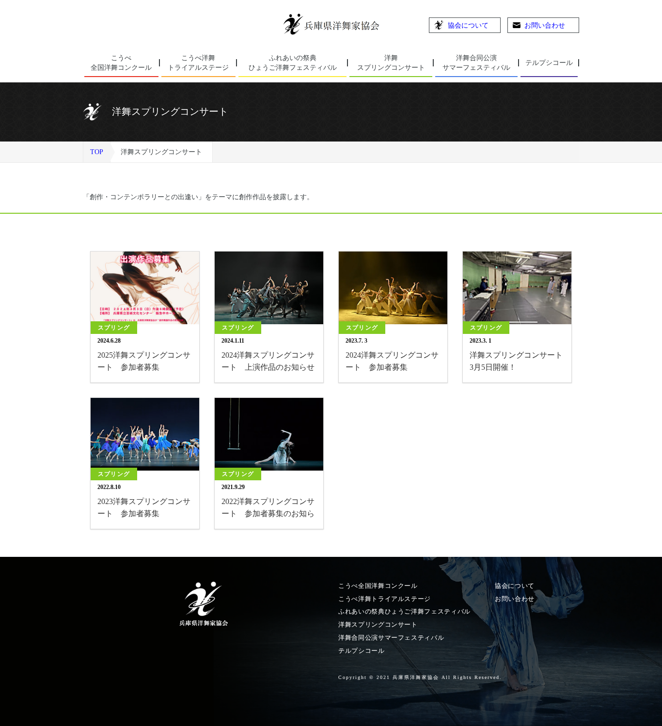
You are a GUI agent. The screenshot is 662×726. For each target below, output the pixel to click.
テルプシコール (549, 62)
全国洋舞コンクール (121, 62)
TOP (96, 152)
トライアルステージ (198, 62)
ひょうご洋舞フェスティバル (293, 62)
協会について (468, 25)
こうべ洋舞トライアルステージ (384, 598)
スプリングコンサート (391, 62)
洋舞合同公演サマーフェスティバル (391, 637)
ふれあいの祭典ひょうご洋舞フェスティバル (404, 611)
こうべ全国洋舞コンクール (378, 585)
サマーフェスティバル (476, 62)
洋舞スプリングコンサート (378, 624)
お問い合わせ (544, 25)
